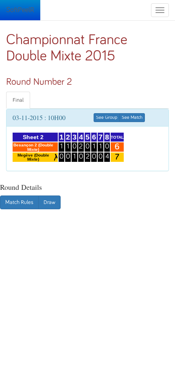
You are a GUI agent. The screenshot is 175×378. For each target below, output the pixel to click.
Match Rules (19, 202)
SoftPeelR (20, 10)
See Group (106, 117)
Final (18, 100)
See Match (132, 117)
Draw (49, 202)
